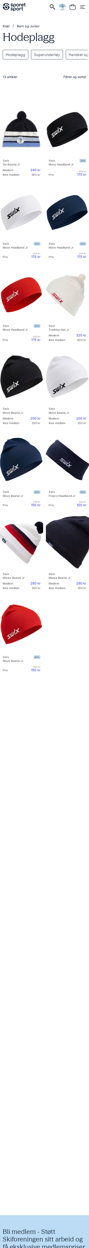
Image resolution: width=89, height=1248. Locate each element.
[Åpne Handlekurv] (72, 7)
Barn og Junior (28, 26)
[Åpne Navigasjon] (82, 7)
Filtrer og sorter (74, 77)
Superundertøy (47, 54)
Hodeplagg (15, 54)
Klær (6, 26)
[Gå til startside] (14, 7)
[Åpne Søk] (52, 7)
